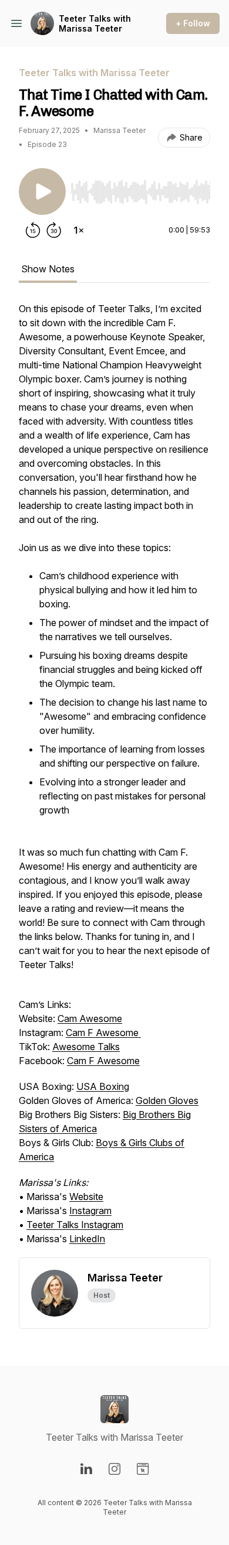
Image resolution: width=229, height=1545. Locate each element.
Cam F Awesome (103, 1032)
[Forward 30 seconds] (54, 230)
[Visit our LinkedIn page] (86, 1469)
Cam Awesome (90, 1018)
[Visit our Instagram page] (114, 1469)
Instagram (90, 1210)
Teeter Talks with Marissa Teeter (95, 23)
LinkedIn (87, 1239)
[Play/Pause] (42, 191)
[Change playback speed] (78, 230)
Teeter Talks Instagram (74, 1224)
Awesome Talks (86, 1046)
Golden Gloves (167, 1100)
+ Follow (193, 23)
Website (86, 1196)
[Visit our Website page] (143, 1469)
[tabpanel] (114, 779)
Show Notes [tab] (48, 269)
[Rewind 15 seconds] (33, 230)
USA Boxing (102, 1086)
